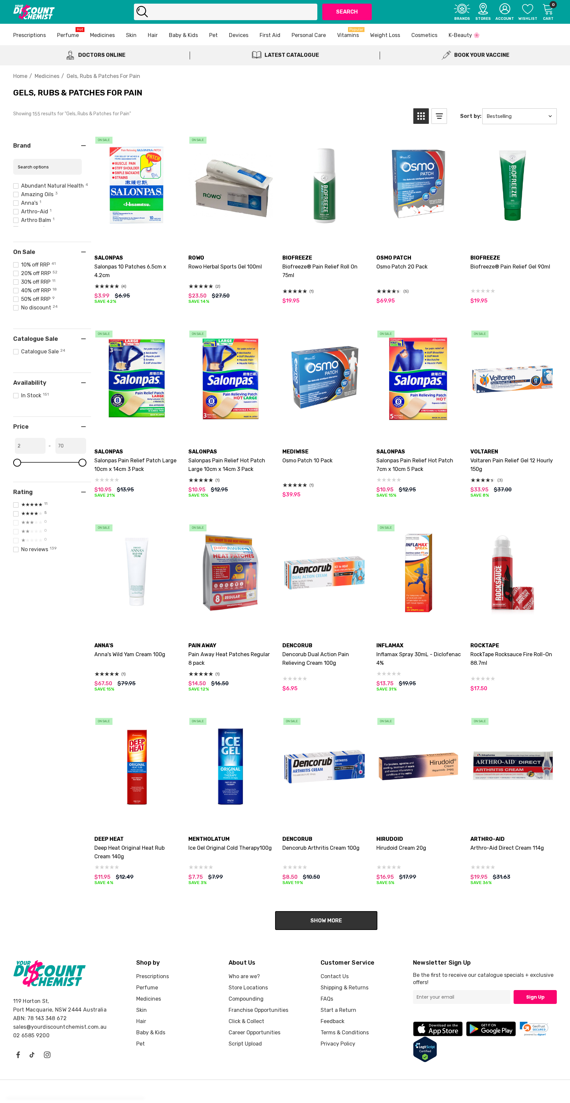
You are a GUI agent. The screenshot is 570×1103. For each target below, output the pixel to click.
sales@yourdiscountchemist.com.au (60, 1027)
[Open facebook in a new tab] (18, 1054)
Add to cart (136, 231)
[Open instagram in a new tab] (47, 1054)
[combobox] (225, 12)
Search (347, 12)
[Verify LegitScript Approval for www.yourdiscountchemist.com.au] (425, 1049)
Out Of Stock (231, 231)
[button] (421, 116)
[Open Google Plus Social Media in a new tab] (32, 1054)
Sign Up (535, 997)
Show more (326, 920)
